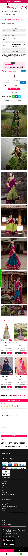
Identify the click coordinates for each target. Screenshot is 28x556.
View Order (4, 487)
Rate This (3, 403)
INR (19, 4)
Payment (4, 508)
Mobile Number (4, 412)
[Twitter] (19, 96)
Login (3, 485)
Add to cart (14, 88)
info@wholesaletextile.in (13, 536)
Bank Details (4, 522)
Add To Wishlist (14, 92)
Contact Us (4, 517)
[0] (23, 7)
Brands (3, 520)
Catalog (3, 353)
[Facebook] (16, 96)
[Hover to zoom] (14, 121)
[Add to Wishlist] (1, 324)
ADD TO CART (7, 551)
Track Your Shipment (6, 489)
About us (4, 515)
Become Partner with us (7, 490)
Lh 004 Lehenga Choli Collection (8, 14)
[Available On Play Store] (7, 4)
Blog (3, 518)
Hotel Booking (5, 501)
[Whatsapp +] (13, 96)
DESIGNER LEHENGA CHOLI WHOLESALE (13, 11)
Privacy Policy (5, 503)
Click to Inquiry (9, 100)
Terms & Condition (6, 504)
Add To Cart (9, 353)
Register (4, 483)
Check (23, 82)
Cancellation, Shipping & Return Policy (10, 506)
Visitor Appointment (6, 499)
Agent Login (4, 492)
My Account (4, 481)
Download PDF (20, 100)
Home (2, 11)
